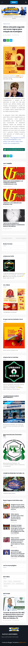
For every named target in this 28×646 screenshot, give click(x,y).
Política (5, 586)
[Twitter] (11, 40)
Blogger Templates (13, 642)
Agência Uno (22, 642)
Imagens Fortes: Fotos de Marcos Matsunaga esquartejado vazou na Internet (18, 507)
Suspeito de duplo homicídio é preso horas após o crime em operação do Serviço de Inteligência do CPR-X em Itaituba (18, 529)
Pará (13, 583)
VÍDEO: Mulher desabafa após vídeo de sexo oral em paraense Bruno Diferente (17, 517)
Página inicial (6, 24)
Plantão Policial (19, 583)
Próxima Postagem (21, 238)
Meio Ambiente (7, 583)
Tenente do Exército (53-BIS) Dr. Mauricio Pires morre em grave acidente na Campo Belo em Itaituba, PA (13, 615)
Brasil (5, 581)
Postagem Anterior (7, 238)
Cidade (10, 581)
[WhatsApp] (7, 40)
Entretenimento (17, 581)
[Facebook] (4, 40)
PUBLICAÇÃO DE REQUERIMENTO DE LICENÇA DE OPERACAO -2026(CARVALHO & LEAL (13, 182)
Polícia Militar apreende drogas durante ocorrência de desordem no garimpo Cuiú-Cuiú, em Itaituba (17, 553)
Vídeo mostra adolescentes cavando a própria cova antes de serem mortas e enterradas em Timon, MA (18, 541)
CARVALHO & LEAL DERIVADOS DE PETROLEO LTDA (12, 203)
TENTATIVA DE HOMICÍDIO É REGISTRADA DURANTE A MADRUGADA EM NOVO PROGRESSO (14, 225)
